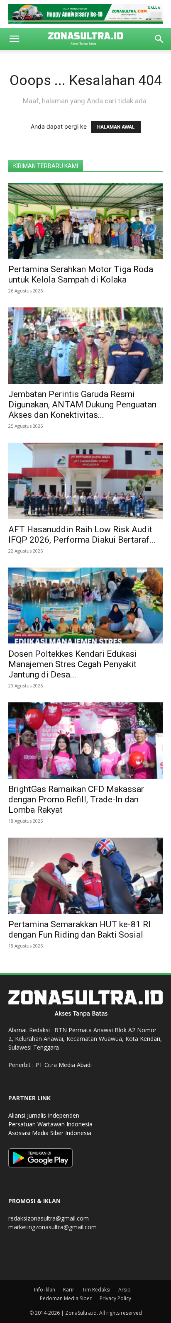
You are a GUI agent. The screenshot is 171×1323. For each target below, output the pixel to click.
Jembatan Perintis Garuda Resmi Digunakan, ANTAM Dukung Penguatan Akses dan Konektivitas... (82, 404)
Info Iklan (44, 1289)
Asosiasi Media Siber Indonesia (49, 1133)
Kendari (150, 1039)
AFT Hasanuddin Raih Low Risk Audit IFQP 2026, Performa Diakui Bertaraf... (82, 534)
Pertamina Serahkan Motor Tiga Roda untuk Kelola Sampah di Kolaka (80, 274)
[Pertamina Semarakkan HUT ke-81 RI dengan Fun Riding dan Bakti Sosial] (85, 876)
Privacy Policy (115, 1298)
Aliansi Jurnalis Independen (43, 1115)
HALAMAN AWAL (115, 127)
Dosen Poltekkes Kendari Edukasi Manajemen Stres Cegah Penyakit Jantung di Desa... (72, 664)
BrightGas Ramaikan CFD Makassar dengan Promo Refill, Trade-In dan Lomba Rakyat (76, 799)
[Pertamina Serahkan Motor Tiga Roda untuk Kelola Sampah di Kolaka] (85, 221)
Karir (68, 1289)
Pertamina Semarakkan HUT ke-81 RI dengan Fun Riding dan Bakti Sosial (79, 929)
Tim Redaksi (96, 1289)
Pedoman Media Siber (66, 1298)
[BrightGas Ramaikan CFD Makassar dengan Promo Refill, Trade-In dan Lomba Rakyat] (85, 740)
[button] (14, 39)
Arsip (124, 1289)
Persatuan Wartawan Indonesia (50, 1124)
